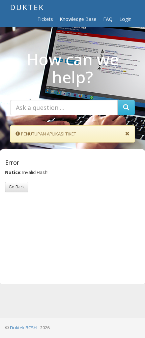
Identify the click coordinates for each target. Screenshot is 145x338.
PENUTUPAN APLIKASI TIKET (48, 134)
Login (125, 19)
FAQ (108, 19)
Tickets (45, 19)
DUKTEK (27, 7)
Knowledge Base (78, 19)
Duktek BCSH (23, 328)
